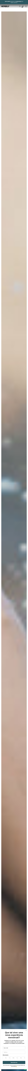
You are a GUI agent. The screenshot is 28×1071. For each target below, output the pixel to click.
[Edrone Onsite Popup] (14, 535)
